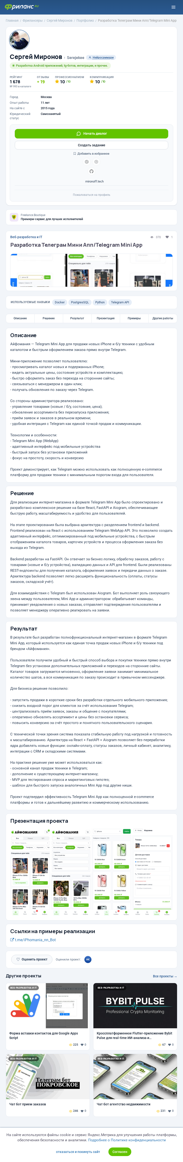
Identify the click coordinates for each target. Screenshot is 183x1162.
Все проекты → (165, 976)
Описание (20, 318)
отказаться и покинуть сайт (78, 1152)
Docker (60, 302)
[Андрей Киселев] (88, 959)
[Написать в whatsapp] (96, 162)
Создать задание (91, 145)
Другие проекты (23, 976)
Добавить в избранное (93, 153)
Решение (49, 318)
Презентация (106, 318)
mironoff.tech (94, 181)
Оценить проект (31, 959)
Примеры (134, 318)
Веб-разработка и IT (26, 237)
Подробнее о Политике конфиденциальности (127, 1140)
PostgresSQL (80, 302)
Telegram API (120, 302)
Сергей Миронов (36, 56)
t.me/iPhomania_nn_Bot (35, 940)
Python (100, 302)
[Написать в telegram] (87, 162)
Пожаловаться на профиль (91, 195)
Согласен (119, 1152)
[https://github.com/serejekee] (91, 171)
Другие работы (162, 318)
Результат (77, 318)
